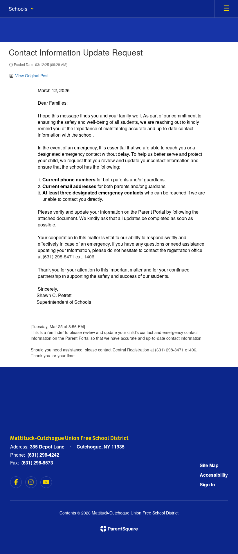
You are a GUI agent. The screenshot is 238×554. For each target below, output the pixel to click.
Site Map (209, 465)
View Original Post (31, 75)
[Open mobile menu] (226, 8)
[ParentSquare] (119, 528)
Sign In (207, 484)
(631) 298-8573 (37, 462)
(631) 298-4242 (43, 454)
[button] (21, 8)
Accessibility (214, 474)
